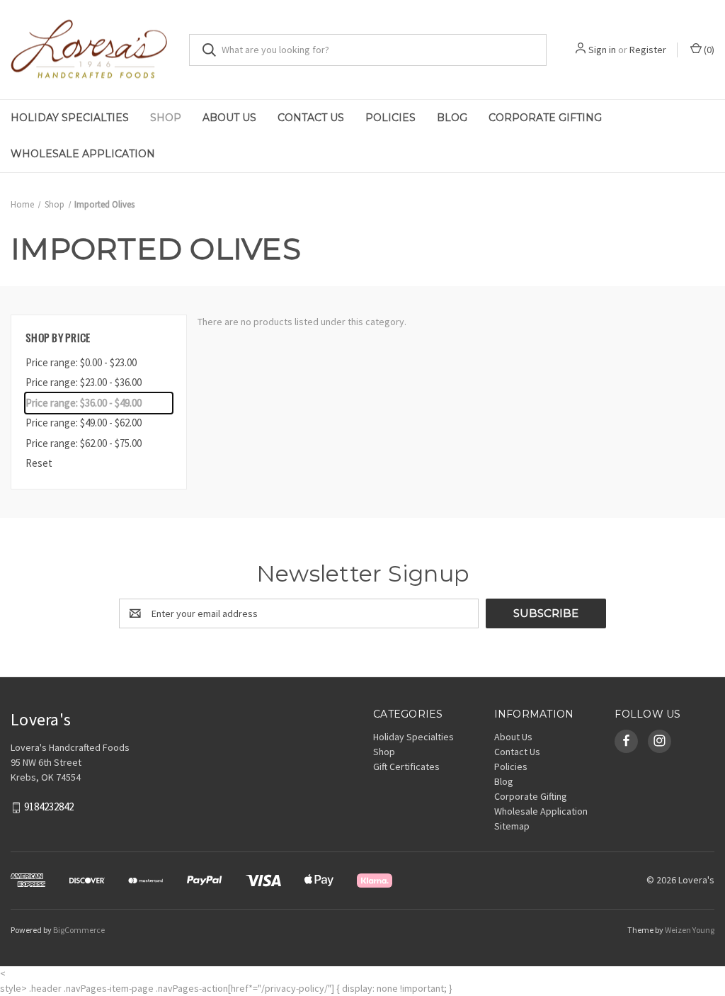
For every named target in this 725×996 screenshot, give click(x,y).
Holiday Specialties (70, 117)
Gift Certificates (406, 766)
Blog (452, 117)
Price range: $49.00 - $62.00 (83, 422)
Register (647, 49)
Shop (165, 117)
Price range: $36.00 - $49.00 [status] (83, 402)
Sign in (602, 49)
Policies (390, 117)
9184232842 (49, 806)
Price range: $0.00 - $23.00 (81, 362)
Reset (38, 463)
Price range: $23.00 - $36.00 (83, 382)
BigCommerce (79, 929)
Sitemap (512, 826)
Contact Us (311, 117)
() (708, 49)
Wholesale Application (83, 153)
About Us (229, 117)
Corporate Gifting (545, 117)
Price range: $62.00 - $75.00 (83, 443)
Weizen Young (689, 929)
